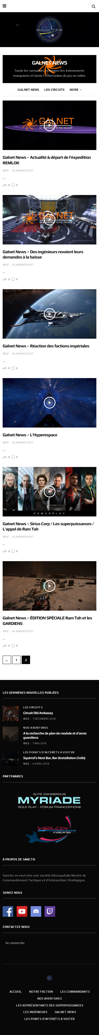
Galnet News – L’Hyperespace (30, 434)
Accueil (16, 991)
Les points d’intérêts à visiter (49, 752)
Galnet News (28, 89)
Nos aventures (35, 728)
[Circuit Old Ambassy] (10, 713)
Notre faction (41, 991)
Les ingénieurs (35, 1012)
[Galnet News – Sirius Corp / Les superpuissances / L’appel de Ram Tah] (49, 491)
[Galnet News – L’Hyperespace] (49, 403)
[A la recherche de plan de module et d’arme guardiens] (10, 734)
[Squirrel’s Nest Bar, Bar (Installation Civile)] (10, 758)
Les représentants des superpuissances (49, 1005)
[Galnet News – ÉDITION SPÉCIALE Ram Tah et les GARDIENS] (49, 586)
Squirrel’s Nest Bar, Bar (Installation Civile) (54, 758)
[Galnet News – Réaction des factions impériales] (49, 314)
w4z (6, 170)
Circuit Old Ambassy (38, 713)
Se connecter (15, 943)
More (74, 89)
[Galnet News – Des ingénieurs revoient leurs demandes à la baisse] (49, 219)
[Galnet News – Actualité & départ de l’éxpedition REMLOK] (49, 125)
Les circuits (54, 89)
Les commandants (75, 991)
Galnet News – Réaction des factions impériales (46, 345)
